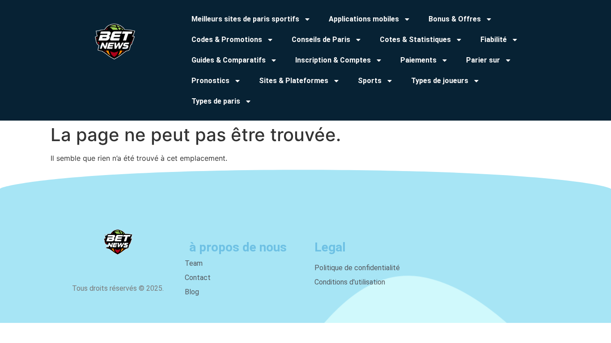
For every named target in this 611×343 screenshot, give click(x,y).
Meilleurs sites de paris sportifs (245, 19)
